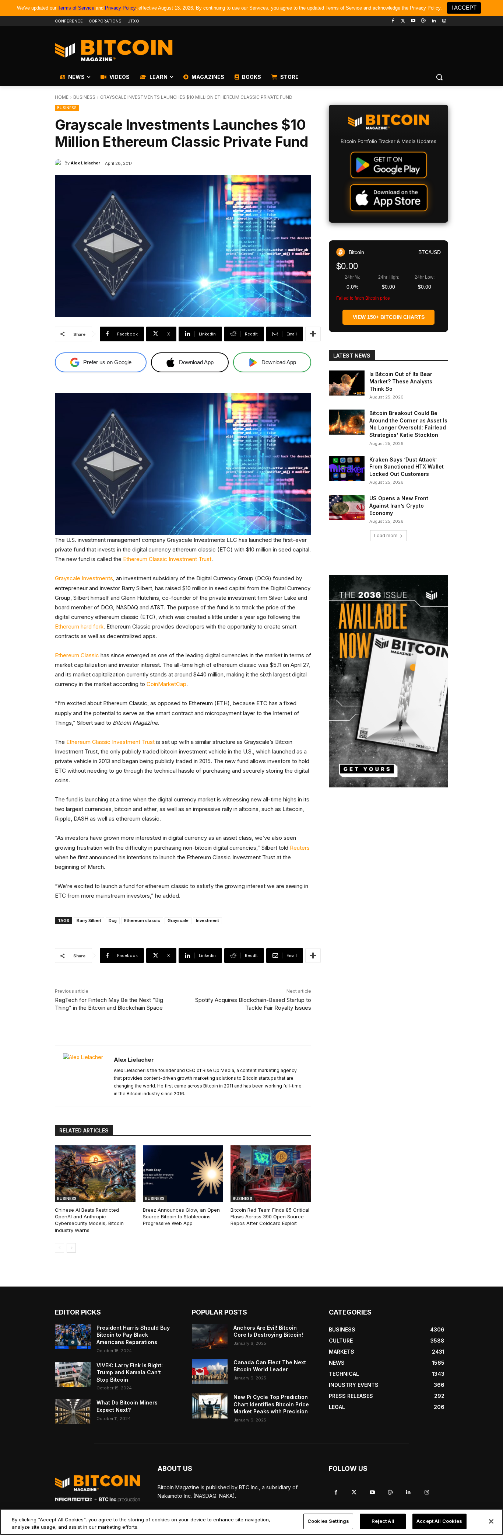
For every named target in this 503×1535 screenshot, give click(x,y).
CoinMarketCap (166, 684)
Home (61, 97)
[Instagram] (444, 21)
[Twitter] (403, 21)
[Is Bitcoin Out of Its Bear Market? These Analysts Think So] (347, 383)
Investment (207, 920)
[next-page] (71, 1248)
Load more (386, 535)
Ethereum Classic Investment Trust (167, 559)
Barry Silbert (89, 920)
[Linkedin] (433, 21)
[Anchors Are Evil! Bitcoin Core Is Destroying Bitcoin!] (210, 1336)
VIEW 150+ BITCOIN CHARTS (389, 317)
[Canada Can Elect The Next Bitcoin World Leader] (210, 1371)
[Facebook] (392, 21)
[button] (439, 77)
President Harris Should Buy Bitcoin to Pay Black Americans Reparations (133, 1335)
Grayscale (178, 920)
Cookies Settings (328, 1521)
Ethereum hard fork (79, 626)
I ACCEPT (463, 7)
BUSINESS (84, 97)
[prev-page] (59, 1248)
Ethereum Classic (77, 655)
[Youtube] (413, 21)
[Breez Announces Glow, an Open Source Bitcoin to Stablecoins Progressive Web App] (183, 1173)
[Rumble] (423, 21)
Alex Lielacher (85, 163)
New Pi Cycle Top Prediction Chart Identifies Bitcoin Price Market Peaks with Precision (271, 1404)
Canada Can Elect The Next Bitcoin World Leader (269, 1366)
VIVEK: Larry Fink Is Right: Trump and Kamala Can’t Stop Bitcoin (129, 1372)
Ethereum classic (142, 920)
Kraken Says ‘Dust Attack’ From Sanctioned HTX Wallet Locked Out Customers (406, 466)
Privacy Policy (120, 8)
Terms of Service (76, 8)
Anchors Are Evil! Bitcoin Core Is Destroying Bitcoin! (268, 1331)
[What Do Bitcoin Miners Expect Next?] (73, 1411)
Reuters (300, 847)
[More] (313, 334)
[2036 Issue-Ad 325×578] (388, 681)
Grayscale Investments (84, 578)
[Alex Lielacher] (59, 163)
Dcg (113, 920)
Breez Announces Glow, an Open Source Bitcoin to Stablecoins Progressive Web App (181, 1216)
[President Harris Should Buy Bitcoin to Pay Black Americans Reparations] (73, 1336)
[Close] (491, 1521)
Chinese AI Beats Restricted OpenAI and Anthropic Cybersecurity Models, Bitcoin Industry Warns (89, 1220)
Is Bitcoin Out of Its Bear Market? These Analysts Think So (400, 381)
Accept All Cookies (439, 1521)
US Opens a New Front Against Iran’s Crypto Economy (398, 505)
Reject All (383, 1521)
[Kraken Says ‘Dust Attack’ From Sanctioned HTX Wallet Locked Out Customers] (347, 468)
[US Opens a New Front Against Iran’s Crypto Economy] (347, 507)
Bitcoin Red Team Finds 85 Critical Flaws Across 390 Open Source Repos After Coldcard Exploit (270, 1216)
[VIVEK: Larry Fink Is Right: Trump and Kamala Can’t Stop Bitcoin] (73, 1374)
